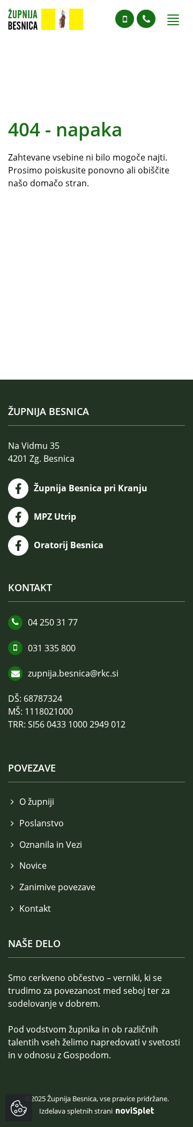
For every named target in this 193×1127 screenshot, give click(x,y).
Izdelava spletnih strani (76, 1111)
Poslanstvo (41, 823)
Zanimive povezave (57, 887)
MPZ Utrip (55, 516)
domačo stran (58, 183)
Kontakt (35, 908)
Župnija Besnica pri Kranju (90, 488)
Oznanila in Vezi (50, 844)
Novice (33, 865)
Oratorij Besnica (68, 545)
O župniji (36, 802)
